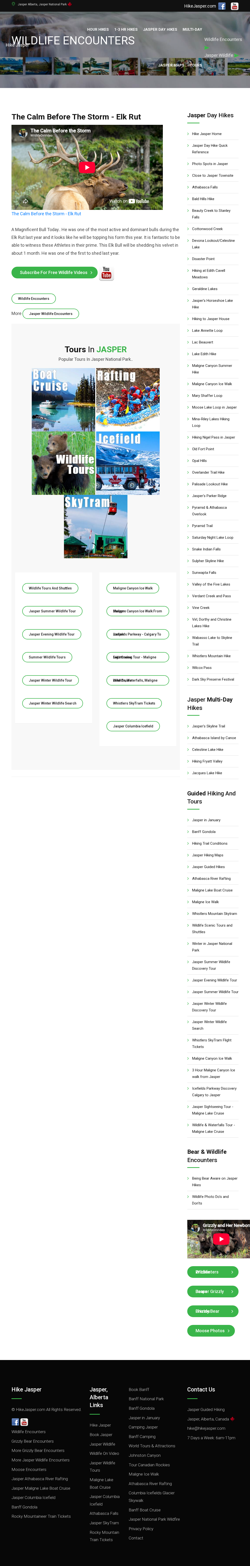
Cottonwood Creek (207, 229)
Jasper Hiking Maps (207, 855)
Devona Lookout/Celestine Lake (213, 243)
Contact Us (201, 1389)
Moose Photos (210, 1330)
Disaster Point (203, 259)
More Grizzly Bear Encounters (37, 1450)
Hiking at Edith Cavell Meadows (208, 273)
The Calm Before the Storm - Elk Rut (46, 213)
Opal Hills (199, 461)
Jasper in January (206, 820)
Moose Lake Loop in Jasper (214, 407)
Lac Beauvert (202, 342)
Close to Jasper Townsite (212, 175)
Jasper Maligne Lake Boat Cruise (40, 1488)
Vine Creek (200, 608)
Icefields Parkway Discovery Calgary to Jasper (214, 1091)
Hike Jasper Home (207, 134)
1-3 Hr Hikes (126, 29)
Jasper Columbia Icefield (133, 726)
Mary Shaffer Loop (207, 395)
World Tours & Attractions (152, 1445)
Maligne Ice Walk (205, 902)
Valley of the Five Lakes (211, 584)
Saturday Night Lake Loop (212, 537)
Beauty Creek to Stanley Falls (211, 213)
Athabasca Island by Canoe (214, 738)
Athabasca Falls (205, 187)
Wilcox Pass (202, 668)
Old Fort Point (203, 449)
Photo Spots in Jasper (210, 164)
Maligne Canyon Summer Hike (212, 368)
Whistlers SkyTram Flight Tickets (211, 1043)
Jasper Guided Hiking (206, 1409)
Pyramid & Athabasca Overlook (209, 510)
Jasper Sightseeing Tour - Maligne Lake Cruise (212, 1110)
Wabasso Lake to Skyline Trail (212, 641)
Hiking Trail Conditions (210, 843)
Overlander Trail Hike (208, 472)
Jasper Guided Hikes (208, 867)
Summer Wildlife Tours (47, 657)
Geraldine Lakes (205, 289)
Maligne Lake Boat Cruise (212, 890)
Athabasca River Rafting (211, 878)
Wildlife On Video (104, 1453)
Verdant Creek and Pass (211, 596)
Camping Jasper (143, 1427)
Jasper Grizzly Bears (210, 1291)
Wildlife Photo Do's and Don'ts (210, 1199)
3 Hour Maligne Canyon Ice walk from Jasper (213, 1073)
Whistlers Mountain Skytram (214, 913)
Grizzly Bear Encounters (32, 1441)
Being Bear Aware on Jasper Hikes (215, 1181)
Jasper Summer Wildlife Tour (52, 611)
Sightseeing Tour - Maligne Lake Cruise (134, 657)
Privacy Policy (141, 1528)
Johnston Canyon (145, 1455)
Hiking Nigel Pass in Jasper (213, 437)
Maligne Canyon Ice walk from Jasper (137, 611)
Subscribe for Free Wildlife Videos (53, 272)
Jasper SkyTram (104, 1522)
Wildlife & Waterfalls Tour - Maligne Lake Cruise (213, 1128)
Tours (196, 65)
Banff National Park (146, 1398)
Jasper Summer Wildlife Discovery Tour (211, 965)
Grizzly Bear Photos (207, 1311)
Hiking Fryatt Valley (207, 761)
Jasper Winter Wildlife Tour (50, 680)
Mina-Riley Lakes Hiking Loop (210, 422)
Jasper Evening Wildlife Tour (52, 634)
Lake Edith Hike (204, 354)
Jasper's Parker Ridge (209, 496)
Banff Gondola (204, 832)
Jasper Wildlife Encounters (51, 314)
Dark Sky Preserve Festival (213, 679)
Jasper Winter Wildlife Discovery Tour (209, 1006)
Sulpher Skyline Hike (208, 561)
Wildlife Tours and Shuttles (50, 588)
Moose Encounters (28, 1469)
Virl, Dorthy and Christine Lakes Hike (211, 622)
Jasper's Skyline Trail (208, 726)
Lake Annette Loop (207, 330)
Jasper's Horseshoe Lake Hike (212, 303)
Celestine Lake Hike (207, 749)
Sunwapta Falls (204, 572)
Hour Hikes (98, 29)
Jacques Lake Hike (207, 773)
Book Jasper (101, 1434)
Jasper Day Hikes (160, 29)
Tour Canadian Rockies (149, 1464)
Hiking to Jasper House (210, 319)
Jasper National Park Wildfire (154, 1519)
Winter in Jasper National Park (212, 946)
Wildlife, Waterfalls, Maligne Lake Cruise (135, 680)
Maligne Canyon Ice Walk (133, 588)
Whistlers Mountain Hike (211, 656)
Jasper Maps (171, 65)
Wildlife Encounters (33, 299)
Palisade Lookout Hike (210, 484)
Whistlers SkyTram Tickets (134, 703)
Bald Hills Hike (203, 199)
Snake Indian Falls (206, 549)
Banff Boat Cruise (145, 1509)
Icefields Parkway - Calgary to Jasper (137, 634)
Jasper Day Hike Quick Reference (210, 148)
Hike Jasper (26, 1389)
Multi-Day (192, 29)
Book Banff (139, 1389)
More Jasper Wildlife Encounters (40, 1460)
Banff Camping (142, 1436)
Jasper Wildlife (102, 1444)
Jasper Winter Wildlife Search (52, 703)
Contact (136, 1538)
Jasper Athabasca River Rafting (39, 1478)
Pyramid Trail (202, 526)
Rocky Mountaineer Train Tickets (41, 1516)
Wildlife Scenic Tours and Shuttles (212, 928)
